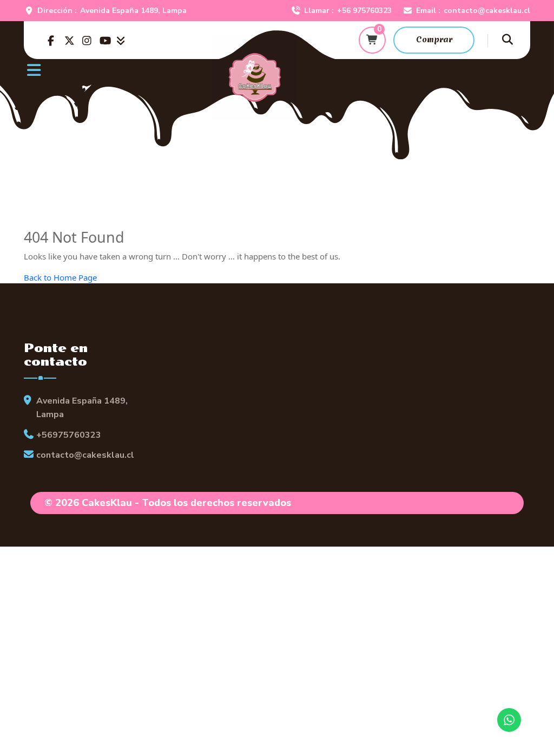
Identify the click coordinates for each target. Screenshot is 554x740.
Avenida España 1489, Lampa (133, 10)
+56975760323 (68, 435)
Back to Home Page (60, 277)
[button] (125, 67)
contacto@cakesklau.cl (487, 10)
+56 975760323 (364, 10)
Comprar (434, 39)
